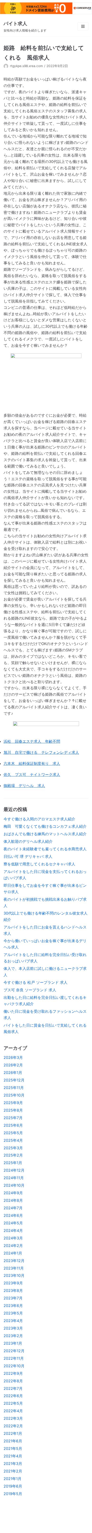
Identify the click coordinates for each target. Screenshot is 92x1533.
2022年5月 (13, 1403)
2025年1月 (13, 1162)
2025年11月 (14, 1087)
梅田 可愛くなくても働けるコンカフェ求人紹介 (45, 826)
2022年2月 (13, 1426)
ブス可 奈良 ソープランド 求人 (30, 990)
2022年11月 (14, 1358)
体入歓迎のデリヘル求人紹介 (28, 841)
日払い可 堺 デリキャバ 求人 (28, 856)
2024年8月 (13, 1200)
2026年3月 (13, 1057)
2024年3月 (13, 1238)
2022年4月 (13, 1410)
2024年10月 (14, 1185)
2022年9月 (13, 1373)
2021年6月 (13, 1441)
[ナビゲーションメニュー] (82, 26)
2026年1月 (13, 1072)
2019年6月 (13, 1486)
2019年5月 (13, 1493)
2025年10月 (14, 1095)
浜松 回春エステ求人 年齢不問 (32, 741)
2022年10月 (14, 1366)
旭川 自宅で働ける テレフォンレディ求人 (41, 752)
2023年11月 (14, 1268)
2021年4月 (13, 1456)
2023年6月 (13, 1305)
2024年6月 (13, 1215)
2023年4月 (13, 1320)
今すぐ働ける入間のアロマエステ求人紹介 (39, 819)
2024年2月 (13, 1245)
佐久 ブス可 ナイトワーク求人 (32, 774)
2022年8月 (13, 1381)
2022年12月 (14, 1350)
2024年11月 (14, 1177)
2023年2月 (13, 1335)
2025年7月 (13, 1117)
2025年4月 (13, 1140)
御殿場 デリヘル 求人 (24, 785)
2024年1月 (13, 1253)
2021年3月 (13, 1463)
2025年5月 (13, 1132)
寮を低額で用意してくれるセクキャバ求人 (39, 864)
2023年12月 (14, 1260)
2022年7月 (13, 1388)
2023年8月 (13, 1290)
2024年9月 (13, 1192)
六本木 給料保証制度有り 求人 (32, 763)
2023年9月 (13, 1283)
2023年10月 (14, 1275)
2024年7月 (13, 1208)
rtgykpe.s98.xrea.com (26, 66)
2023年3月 (13, 1328)
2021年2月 (13, 1471)
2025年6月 (13, 1125)
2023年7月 (13, 1298)
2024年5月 (13, 1223)
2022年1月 (13, 1433)
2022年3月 (13, 1418)
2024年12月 (14, 1170)
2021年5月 (13, 1448)
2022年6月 (13, 1395)
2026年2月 (13, 1065)
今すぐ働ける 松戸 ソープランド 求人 (35, 982)
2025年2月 (13, 1155)
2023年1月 (13, 1343)
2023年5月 (13, 1313)
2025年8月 (13, 1110)
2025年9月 (13, 1102)
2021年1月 (12, 1478)
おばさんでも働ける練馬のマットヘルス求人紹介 (45, 833)
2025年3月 (13, 1148)
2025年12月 (14, 1080)
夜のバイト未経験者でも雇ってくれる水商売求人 (45, 849)
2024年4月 (13, 1230)
